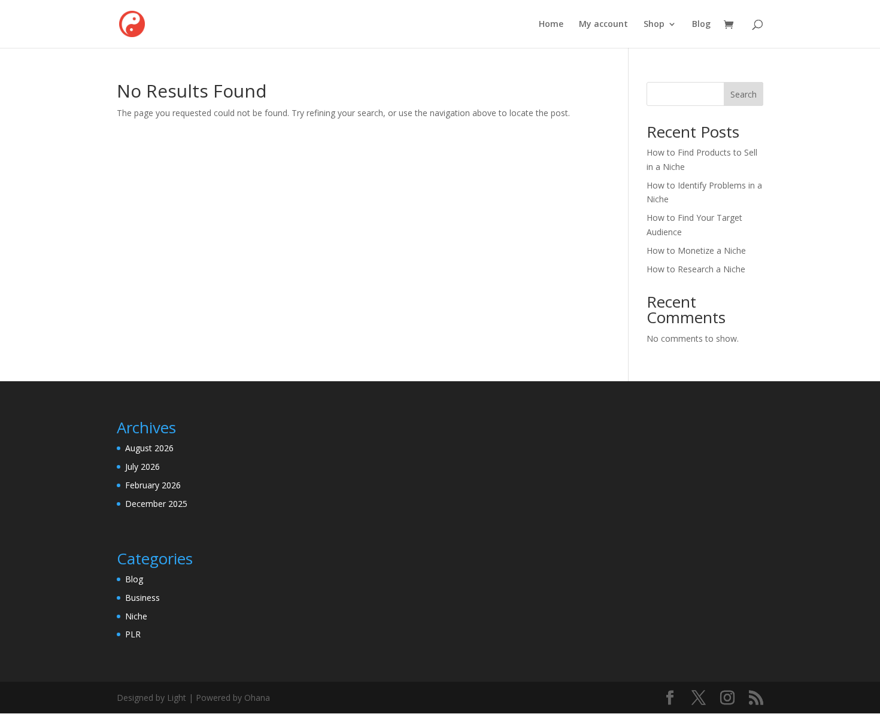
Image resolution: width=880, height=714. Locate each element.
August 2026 (149, 448)
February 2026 (153, 485)
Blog (701, 24)
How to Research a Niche (696, 269)
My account (603, 24)
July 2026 (142, 466)
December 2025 (156, 503)
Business (142, 597)
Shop (654, 24)
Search (743, 94)
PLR (133, 634)
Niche (136, 616)
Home (551, 24)
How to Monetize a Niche (696, 250)
